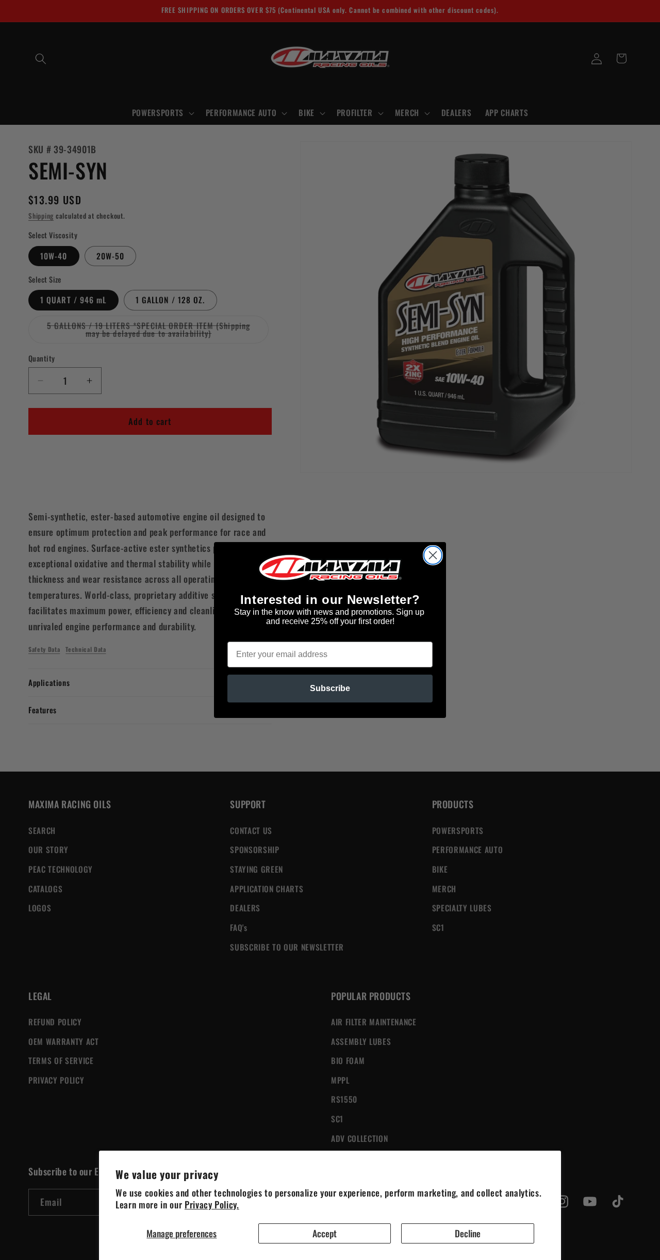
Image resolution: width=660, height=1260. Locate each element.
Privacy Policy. (212, 1204)
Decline (468, 1233)
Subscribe (330, 688)
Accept (324, 1233)
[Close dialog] (433, 555)
